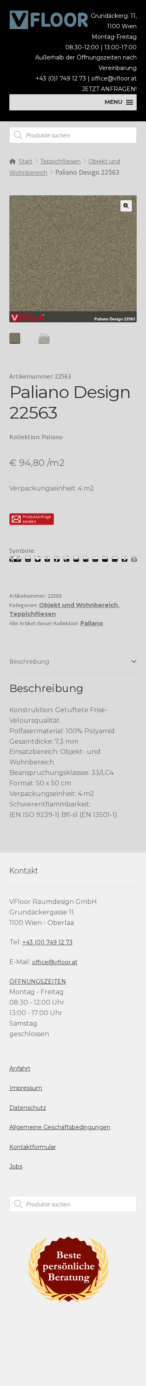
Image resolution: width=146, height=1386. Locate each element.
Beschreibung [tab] (29, 661)
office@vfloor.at (114, 78)
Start (25, 161)
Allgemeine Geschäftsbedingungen (59, 1127)
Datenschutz (27, 1107)
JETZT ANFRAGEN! (109, 89)
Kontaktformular (32, 1147)
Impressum (25, 1088)
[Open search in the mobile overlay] (73, 135)
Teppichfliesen (60, 161)
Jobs (15, 1166)
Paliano (91, 623)
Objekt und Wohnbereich (78, 605)
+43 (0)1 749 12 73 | (63, 78)
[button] (126, 206)
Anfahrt (19, 1068)
